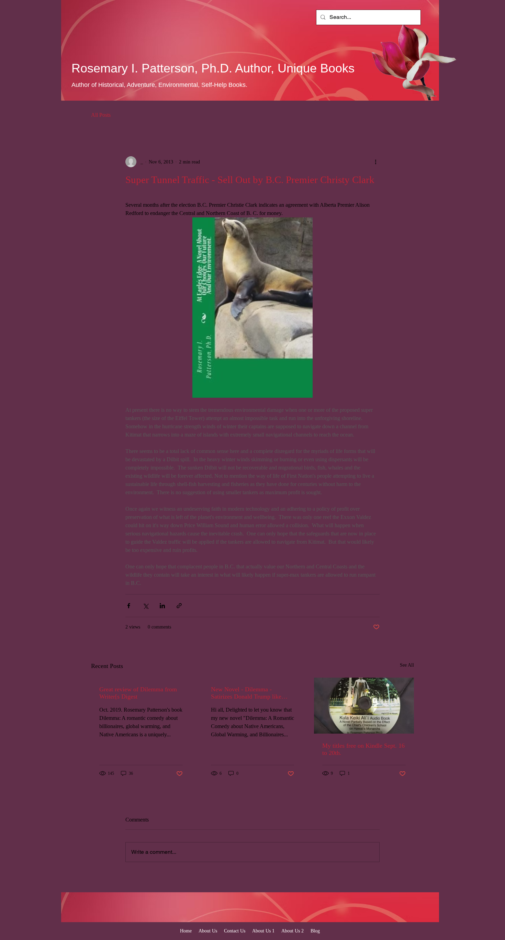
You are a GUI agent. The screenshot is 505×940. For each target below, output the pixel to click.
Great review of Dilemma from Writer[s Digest (138, 693)
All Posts (101, 115)
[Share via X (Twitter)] (145, 605)
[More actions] (375, 162)
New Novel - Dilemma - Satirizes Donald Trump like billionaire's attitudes (246, 693)
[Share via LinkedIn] (162, 605)
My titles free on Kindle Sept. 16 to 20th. (363, 749)
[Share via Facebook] (128, 605)
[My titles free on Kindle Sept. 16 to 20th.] (364, 706)
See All (407, 665)
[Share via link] (179, 605)
